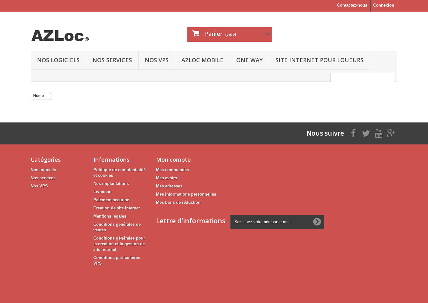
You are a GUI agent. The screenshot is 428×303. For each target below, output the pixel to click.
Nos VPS (157, 60)
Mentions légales (109, 216)
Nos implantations (111, 183)
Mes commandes (172, 169)
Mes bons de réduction (178, 202)
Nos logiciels (58, 60)
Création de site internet (116, 208)
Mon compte (173, 159)
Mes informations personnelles (186, 194)
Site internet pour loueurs (319, 60)
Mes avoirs (166, 178)
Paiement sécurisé (111, 199)
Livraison (102, 191)
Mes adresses (169, 186)
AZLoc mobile (202, 60)
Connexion (383, 5)
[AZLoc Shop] (89, 29)
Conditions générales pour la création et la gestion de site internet (119, 244)
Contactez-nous (352, 5)
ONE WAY (249, 60)
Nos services (112, 60)
